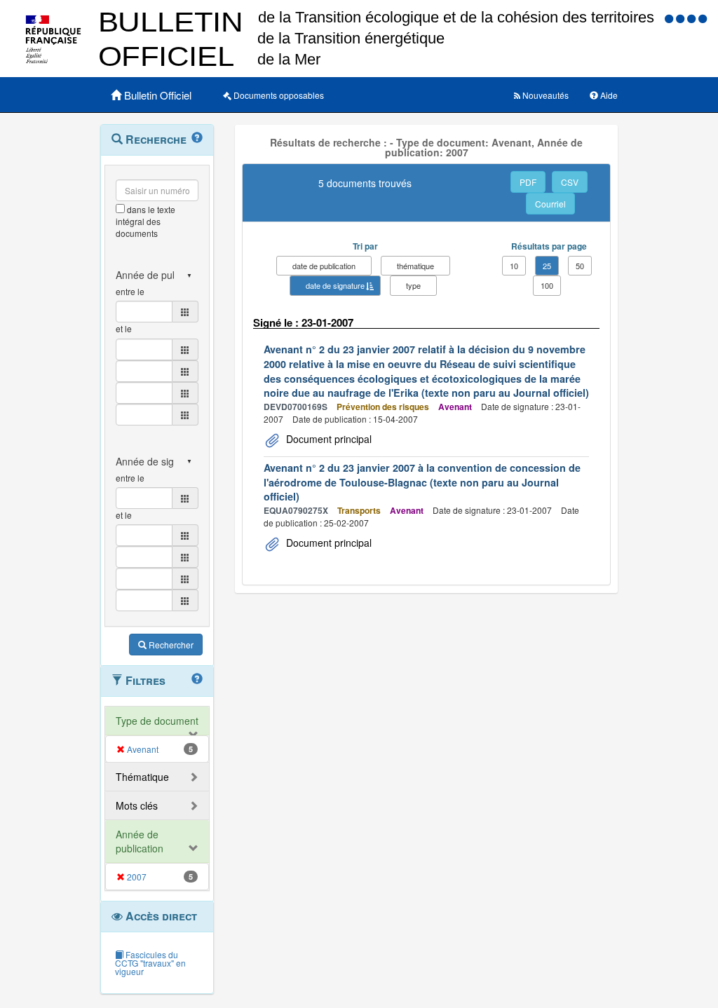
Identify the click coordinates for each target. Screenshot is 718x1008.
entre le (130, 291)
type (413, 285)
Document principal (327, 439)
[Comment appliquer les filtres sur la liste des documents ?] (197, 679)
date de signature (335, 285)
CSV (569, 182)
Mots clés (137, 805)
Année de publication (139, 841)
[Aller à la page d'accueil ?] (702, 18)
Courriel (550, 204)
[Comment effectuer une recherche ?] (197, 138)
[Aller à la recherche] (692, 18)
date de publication (323, 265)
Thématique (142, 777)
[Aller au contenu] (681, 18)
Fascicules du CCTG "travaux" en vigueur (150, 962)
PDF (528, 182)
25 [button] (547, 265)
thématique (415, 265)
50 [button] (580, 265)
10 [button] (514, 265)
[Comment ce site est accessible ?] (670, 18)
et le (124, 328)
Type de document (157, 721)
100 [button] (547, 285)
